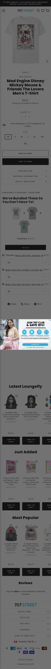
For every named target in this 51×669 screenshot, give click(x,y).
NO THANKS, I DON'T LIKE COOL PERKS (35, 347)
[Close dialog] (49, 320)
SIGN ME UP (35, 344)
